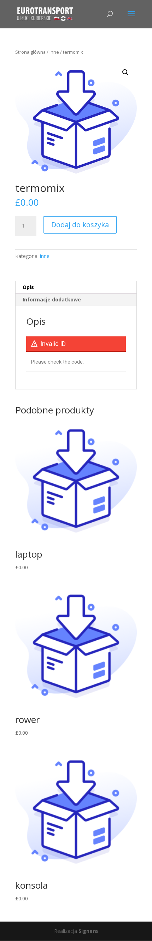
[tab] (76, 287)
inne (54, 52)
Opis (28, 287)
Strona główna (30, 52)
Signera (88, 931)
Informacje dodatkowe (52, 299)
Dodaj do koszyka (80, 224)
